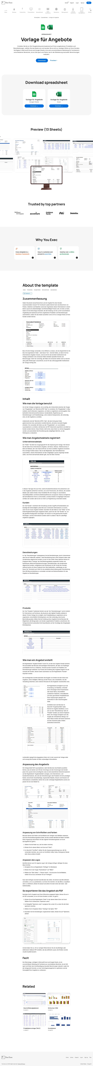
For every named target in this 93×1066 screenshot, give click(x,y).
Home (67, 1057)
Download (42, 60)
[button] (27, 293)
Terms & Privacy (21, 1064)
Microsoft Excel (45, 289)
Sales (24, 289)
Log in (77, 2)
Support (72, 2)
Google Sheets (37, 289)
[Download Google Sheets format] (43, 27)
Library (71, 1057)
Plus (89, 2)
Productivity (29, 289)
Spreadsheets (44, 17)
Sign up (82, 2)
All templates (37, 17)
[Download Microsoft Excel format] (50, 27)
